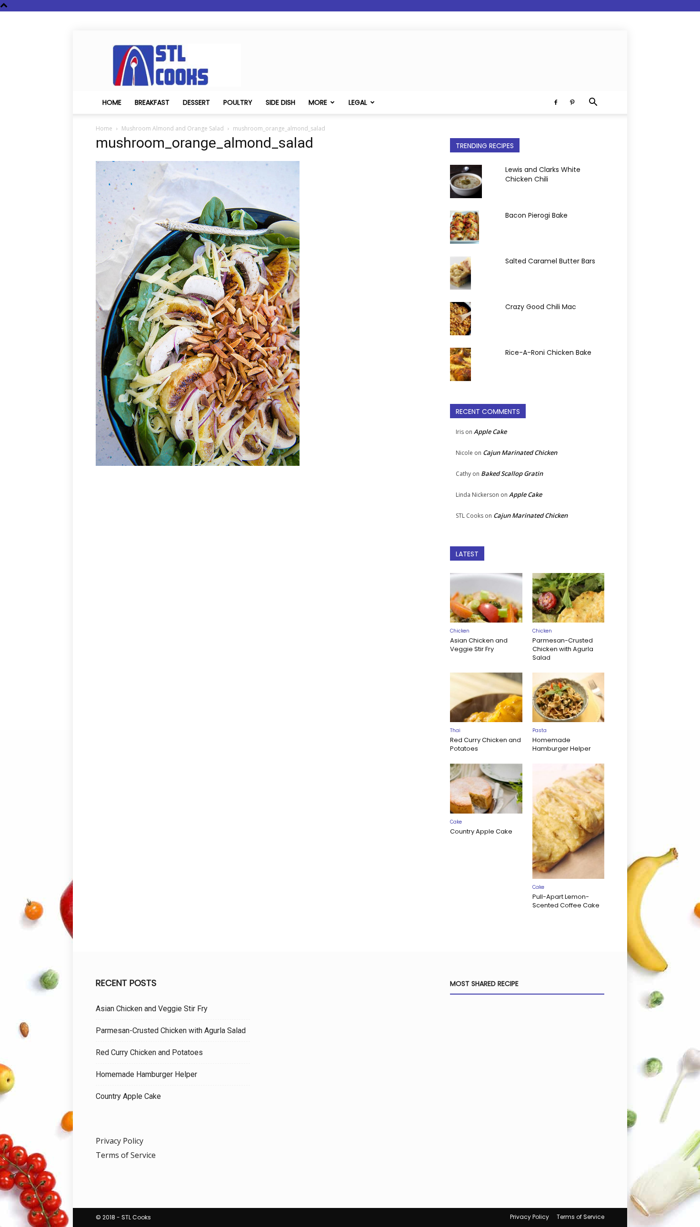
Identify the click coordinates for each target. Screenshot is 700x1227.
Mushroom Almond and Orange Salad (172, 128)
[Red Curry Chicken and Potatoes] (486, 697)
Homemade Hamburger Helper (561, 744)
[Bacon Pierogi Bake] (464, 227)
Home (111, 102)
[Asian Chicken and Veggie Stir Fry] (486, 598)
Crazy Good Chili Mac (540, 307)
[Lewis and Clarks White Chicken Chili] (466, 181)
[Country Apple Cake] (486, 788)
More (318, 102)
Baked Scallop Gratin (512, 473)
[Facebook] (556, 102)
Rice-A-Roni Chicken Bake (548, 352)
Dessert (196, 102)
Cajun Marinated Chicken (520, 452)
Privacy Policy (119, 1141)
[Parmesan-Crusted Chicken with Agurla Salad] (568, 598)
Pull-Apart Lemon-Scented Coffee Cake (566, 901)
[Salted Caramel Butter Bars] (460, 273)
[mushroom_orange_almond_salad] (198, 463)
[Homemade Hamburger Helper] (568, 697)
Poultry (237, 102)
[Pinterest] (572, 102)
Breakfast (152, 102)
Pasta (539, 730)
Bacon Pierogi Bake (536, 215)
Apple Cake (490, 431)
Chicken (460, 630)
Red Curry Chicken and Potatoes (485, 744)
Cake (456, 821)
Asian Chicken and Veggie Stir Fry (479, 645)
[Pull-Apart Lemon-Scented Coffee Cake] (568, 821)
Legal (358, 102)
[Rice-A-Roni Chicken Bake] (460, 364)
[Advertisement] (261, 568)
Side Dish (280, 102)
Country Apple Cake (481, 831)
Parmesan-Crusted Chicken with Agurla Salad (562, 649)
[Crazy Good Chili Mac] (460, 318)
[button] (592, 103)
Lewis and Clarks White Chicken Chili (542, 174)
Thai (455, 730)
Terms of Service (126, 1155)
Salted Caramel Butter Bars (550, 261)
